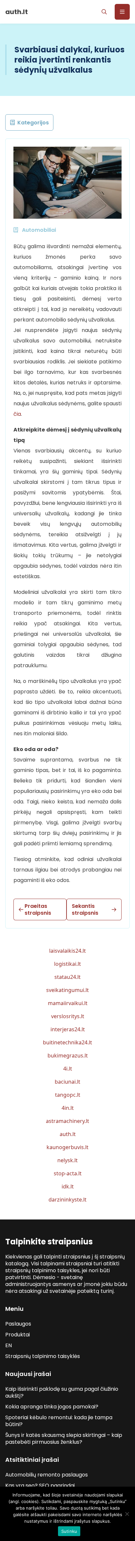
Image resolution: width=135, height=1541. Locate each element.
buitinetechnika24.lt (67, 1042)
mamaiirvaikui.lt (67, 1003)
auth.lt (68, 1134)
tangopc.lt (67, 1094)
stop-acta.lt (68, 1173)
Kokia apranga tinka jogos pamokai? (51, 1406)
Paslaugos (18, 1324)
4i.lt (67, 1068)
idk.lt (68, 1186)
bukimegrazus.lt (68, 1055)
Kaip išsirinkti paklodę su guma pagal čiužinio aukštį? (61, 1392)
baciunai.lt (67, 1081)
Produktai (17, 1334)
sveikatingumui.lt (67, 990)
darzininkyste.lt (67, 1199)
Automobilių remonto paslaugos (46, 1474)
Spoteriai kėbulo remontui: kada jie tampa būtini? (58, 1421)
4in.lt (68, 1107)
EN (8, 1345)
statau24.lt (67, 977)
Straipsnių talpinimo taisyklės (42, 1356)
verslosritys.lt (67, 1016)
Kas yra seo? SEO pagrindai (40, 1485)
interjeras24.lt (67, 1029)
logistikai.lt (67, 963)
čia (17, 414)
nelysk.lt (67, 1160)
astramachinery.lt (67, 1121)
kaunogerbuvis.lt (67, 1147)
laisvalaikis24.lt (67, 950)
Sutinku (69, 1531)
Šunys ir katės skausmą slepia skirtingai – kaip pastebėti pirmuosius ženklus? (63, 1438)
